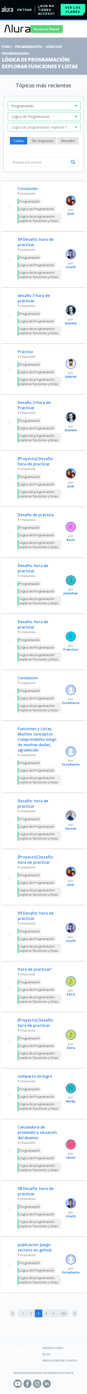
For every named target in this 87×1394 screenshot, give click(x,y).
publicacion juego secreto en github (35, 1247)
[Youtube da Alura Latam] (18, 1383)
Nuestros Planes (46, 29)
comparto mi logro (35, 1076)
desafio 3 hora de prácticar (34, 298)
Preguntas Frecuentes (60, 1360)
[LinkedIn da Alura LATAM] (47, 1383)
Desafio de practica (36, 514)
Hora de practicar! (34, 969)
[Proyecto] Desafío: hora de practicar (36, 461)
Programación (28, 46)
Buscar (73, 162)
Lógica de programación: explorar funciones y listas (40, 63)
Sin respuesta (42, 140)
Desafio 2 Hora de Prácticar (34, 405)
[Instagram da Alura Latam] (37, 1383)
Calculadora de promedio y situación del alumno (37, 1132)
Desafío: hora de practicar (33, 568)
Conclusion (28, 678)
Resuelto (68, 140)
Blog (47, 1354)
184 (63, 1313)
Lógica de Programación (36, 209)
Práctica (25, 351)
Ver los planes (73, 10)
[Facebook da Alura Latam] (27, 1383)
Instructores (53, 1348)
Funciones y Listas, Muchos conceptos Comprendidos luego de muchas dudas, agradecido (37, 739)
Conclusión (28, 188)
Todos (19, 140)
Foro (6, 46)
